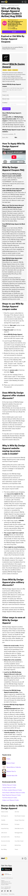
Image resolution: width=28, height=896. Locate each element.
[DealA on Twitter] (2, 891)
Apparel (9, 70)
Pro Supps (17, 824)
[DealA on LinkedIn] (10, 891)
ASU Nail (17, 811)
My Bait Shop (18, 845)
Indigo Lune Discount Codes (10, 800)
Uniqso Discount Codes (9, 787)
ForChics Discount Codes (9, 797)
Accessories (15, 70)
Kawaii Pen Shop (5, 828)
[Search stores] (25, 1)
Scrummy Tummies (5, 841)
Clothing (4, 70)
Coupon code (5, 95)
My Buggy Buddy (18, 832)
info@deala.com (7, 888)
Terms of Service (4, 894)
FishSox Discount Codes (9, 785)
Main (2, 5)
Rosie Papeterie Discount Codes (11, 795)
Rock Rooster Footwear (20, 816)
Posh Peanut (17, 836)
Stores (5, 5)
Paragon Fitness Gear (19, 820)
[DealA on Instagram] (5, 891)
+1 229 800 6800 (7, 887)
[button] (14, 24)
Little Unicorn (4, 832)
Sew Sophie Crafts (5, 836)
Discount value (5, 99)
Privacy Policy (11, 894)
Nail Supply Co (4, 816)
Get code (14, 31)
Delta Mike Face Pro (19, 828)
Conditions (4, 102)
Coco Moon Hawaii (19, 841)
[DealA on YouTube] (8, 891)
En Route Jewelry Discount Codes (12, 790)
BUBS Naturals (4, 824)
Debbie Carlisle (4, 811)
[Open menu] (22, 1)
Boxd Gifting (4, 849)
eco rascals (3, 845)
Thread (16, 849)
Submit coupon (6, 108)
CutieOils (3, 820)
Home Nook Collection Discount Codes (13, 792)
